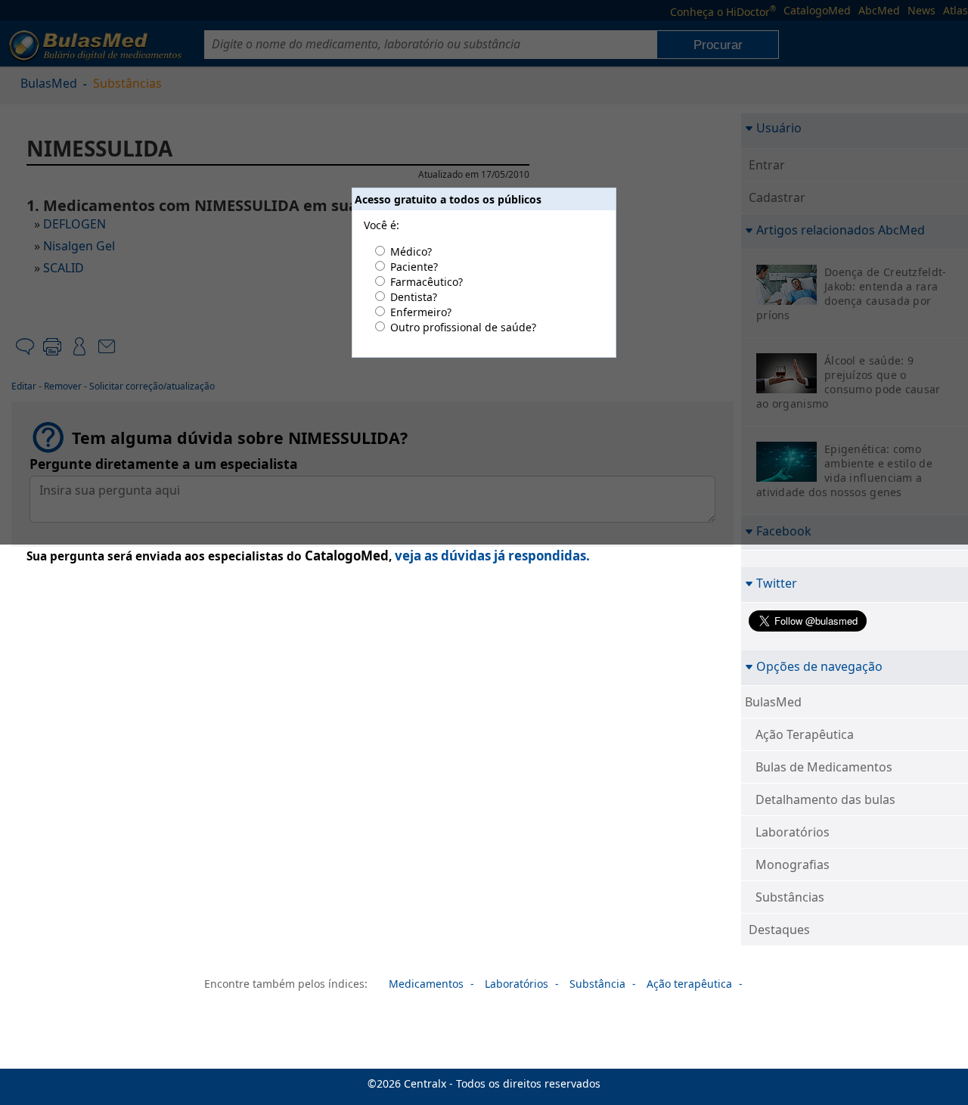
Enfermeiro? (420, 312)
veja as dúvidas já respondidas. (492, 555)
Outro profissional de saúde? (463, 327)
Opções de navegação (819, 666)
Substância (597, 983)
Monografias (792, 864)
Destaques (779, 929)
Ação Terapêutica (804, 734)
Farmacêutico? (426, 282)
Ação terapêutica (689, 983)
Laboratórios (792, 832)
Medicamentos (426, 983)
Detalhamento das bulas (825, 799)
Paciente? (414, 266)
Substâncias (789, 897)
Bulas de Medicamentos (823, 767)
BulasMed (773, 702)
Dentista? (413, 297)
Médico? (411, 251)
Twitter (776, 583)
